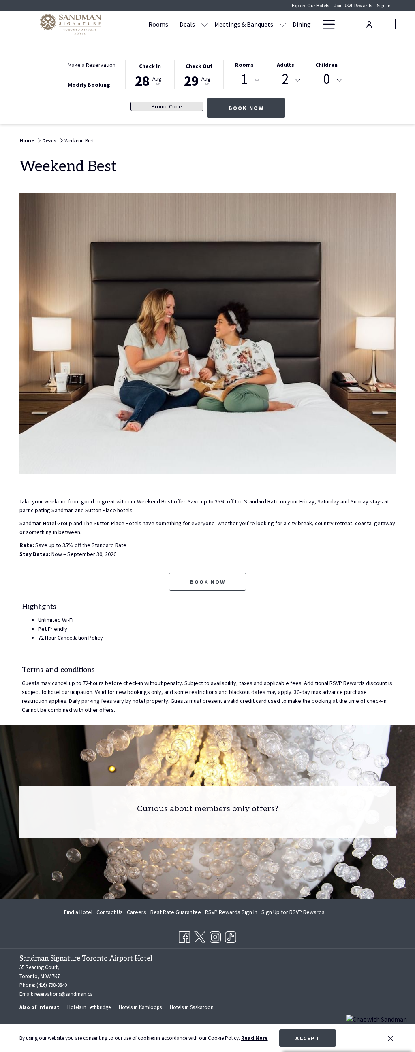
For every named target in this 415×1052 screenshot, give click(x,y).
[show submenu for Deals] (205, 24)
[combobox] (244, 80)
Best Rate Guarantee (175, 912)
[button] (150, 74)
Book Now (257, 108)
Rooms (244, 64)
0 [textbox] (326, 79)
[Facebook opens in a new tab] (184, 935)
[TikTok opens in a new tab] (230, 935)
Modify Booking (89, 84)
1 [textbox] (244, 79)
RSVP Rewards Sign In (231, 913)
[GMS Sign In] (369, 24)
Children (326, 64)
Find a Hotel (78, 912)
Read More (254, 1038)
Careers (136, 912)
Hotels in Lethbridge (89, 1007)
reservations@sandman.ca (63, 993)
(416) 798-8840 (51, 985)
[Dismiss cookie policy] (390, 1038)
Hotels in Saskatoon (192, 1007)
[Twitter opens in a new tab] (199, 935)
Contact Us (109, 912)
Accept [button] (307, 1038)
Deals (49, 140)
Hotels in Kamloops (140, 1007)
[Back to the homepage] (70, 24)
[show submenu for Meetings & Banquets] (283, 24)
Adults (285, 64)
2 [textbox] (285, 79)
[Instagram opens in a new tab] (215, 935)
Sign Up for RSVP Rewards (293, 913)
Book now (207, 581)
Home (26, 140)
